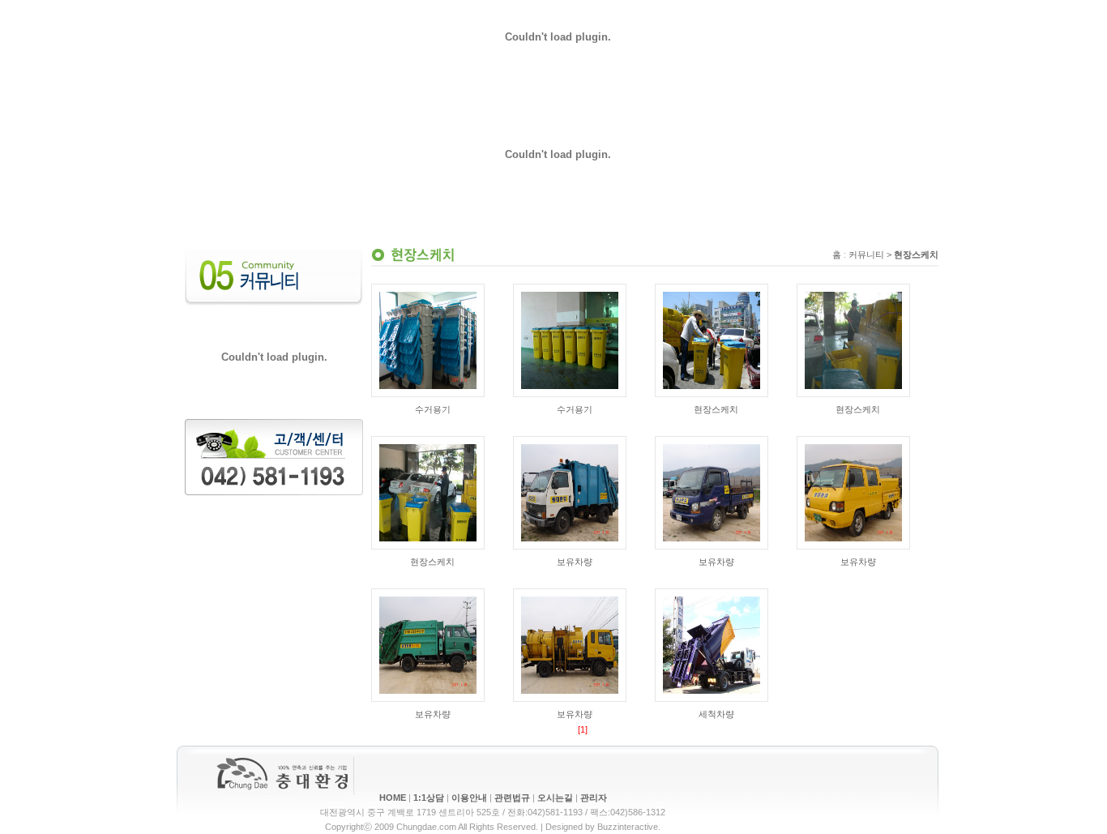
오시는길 (555, 797)
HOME (392, 797)
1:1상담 (428, 797)
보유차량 (574, 562)
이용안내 (469, 797)
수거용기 (433, 409)
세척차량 (716, 714)
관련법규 (512, 797)
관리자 (593, 797)
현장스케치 (716, 409)
